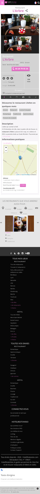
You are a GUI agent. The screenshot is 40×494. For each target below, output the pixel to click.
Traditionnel (17, 114)
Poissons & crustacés (9, 118)
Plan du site (14, 437)
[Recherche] (38, 3)
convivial (13, 402)
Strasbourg (13, 291)
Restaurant (13, 110)
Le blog (12, 434)
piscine (12, 391)
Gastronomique (28, 114)
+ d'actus (13, 308)
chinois (12, 371)
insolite (12, 355)
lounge (12, 394)
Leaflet (18, 174)
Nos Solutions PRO (16, 428)
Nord (4, 65)
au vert (12, 400)
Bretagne (13, 328)
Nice (11, 300)
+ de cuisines (14, 376)
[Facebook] (11, 253)
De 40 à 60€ (11, 85)
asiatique (13, 368)
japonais (13, 373)
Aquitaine (13, 323)
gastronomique (15, 352)
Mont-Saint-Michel (16, 317)
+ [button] (6, 147)
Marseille (13, 280)
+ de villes (13, 302)
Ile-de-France (14, 320)
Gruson (27, 62)
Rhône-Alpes (14, 326)
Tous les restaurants (16, 264)
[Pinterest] (18, 253)
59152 (22, 62)
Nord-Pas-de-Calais (13, 65)
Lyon (12, 278)
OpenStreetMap (26, 174)
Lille (11, 283)
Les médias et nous (16, 431)
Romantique (7, 114)
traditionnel (14, 397)
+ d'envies (13, 360)
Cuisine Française (25, 110)
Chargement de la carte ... (19, 160)
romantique (14, 349)
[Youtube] (27, 253)
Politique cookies (15, 448)
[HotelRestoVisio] (11, 3)
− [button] (6, 150)
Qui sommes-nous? (16, 426)
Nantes (12, 289)
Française (11, 82)
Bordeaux (13, 275)
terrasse (13, 358)
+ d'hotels (13, 337)
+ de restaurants (15, 305)
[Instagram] (22, 253)
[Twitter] (15, 253)
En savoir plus (15, 492)
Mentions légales (15, 439)
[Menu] (2, 2)
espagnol (13, 365)
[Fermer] (37, 488)
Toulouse (13, 297)
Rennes (12, 286)
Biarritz (12, 294)
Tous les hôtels (15, 315)
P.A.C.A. (12, 331)
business (13, 388)
